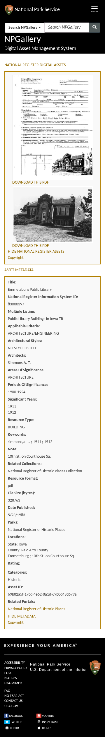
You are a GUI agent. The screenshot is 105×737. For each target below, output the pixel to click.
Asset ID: (15, 587)
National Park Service (50, 664)
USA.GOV (11, 706)
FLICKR (14, 728)
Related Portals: (21, 602)
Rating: (14, 563)
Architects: (17, 355)
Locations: (17, 537)
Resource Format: (23, 478)
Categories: (17, 572)
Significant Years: (22, 399)
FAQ (7, 691)
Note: (13, 449)
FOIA (7, 673)
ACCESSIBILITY (14, 663)
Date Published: (21, 508)
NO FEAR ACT (14, 696)
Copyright (16, 258)
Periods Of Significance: (28, 385)
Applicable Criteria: (24, 326)
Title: (12, 282)
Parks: (13, 522)
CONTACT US (13, 701)
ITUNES (46, 728)
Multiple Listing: (21, 311)
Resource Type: (21, 420)
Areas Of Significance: (26, 370)
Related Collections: (25, 464)
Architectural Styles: (25, 341)
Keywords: (17, 434)
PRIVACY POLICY (15, 668)
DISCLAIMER (13, 683)
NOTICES (10, 678)
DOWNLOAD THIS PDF (30, 182)
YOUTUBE (47, 716)
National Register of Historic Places (36, 609)
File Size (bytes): (21, 493)
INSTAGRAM (49, 722)
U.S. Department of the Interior (58, 670)
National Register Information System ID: (43, 297)
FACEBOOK (15, 716)
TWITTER (16, 722)
